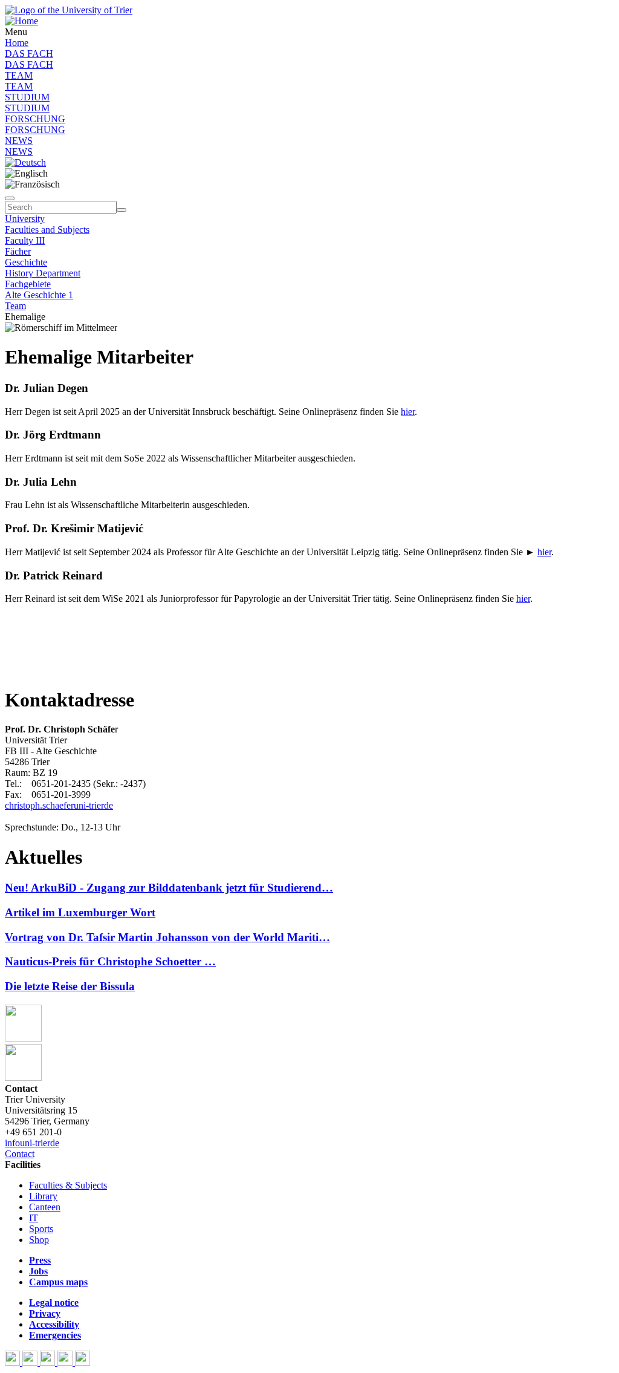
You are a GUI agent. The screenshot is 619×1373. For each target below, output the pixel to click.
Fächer (18, 251)
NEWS (19, 140)
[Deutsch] (25, 162)
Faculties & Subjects (68, 1185)
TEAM (19, 75)
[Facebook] (13, 1362)
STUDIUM (27, 97)
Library (43, 1196)
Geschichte (26, 262)
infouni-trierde (32, 1143)
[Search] (121, 210)
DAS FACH (29, 53)
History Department (42, 273)
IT (33, 1218)
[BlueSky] (31, 1362)
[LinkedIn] (82, 1362)
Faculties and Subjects (47, 229)
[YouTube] (48, 1362)
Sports (41, 1229)
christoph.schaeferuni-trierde (59, 805)
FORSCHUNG (35, 119)
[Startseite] (68, 10)
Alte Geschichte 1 (39, 295)
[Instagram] (66, 1362)
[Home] (21, 21)
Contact (19, 1154)
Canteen (44, 1207)
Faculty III (25, 240)
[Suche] (10, 198)
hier (408, 411)
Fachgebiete (28, 284)
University (25, 219)
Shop (39, 1239)
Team (15, 306)
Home (16, 43)
